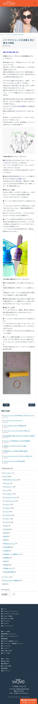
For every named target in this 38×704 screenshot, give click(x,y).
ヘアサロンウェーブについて (10, 611)
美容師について (8, 568)
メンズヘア (7, 522)
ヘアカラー (7, 508)
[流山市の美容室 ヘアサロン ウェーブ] (8, 3)
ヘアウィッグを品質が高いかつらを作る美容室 (17, 441)
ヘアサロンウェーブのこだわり (11, 613)
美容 (5, 561)
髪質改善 (5, 638)
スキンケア (7, 483)
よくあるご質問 (7, 666)
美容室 (6, 565)
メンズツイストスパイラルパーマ (13, 420)
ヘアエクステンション (10, 497)
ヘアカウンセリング (9, 501)
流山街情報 (7, 547)
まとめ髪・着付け (7, 650)
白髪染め (6, 550)
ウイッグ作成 (6, 653)
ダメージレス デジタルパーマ (10, 636)
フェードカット (8, 473)
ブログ (5, 476)
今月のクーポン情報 (8, 618)
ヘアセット (7, 518)
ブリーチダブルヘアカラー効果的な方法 (15, 425)
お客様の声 (6, 663)
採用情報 (5, 668)
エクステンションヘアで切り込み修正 (14, 461)
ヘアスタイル (8, 515)
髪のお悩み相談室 (9, 572)
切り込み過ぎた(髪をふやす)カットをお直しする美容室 (19, 436)
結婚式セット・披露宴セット (12, 554)
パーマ (6, 490)
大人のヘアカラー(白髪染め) (11, 580)
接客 (5, 540)
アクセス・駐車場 (7, 616)
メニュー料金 (6, 631)
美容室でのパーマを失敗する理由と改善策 (15, 451)
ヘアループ (6, 648)
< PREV (6, 405)
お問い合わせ (6, 661)
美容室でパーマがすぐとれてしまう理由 (15, 446)
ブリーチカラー (8, 494)
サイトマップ (6, 670)
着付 (5, 584)
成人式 (6, 533)
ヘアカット (7, 504)
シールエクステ (7, 646)
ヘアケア (6, 511)
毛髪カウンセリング (9, 543)
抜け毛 (6, 536)
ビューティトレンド (8, 625)
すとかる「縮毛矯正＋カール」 (11, 641)
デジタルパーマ (8, 486)
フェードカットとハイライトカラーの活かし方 (17, 430)
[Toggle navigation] (34, 3)
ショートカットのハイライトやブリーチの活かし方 (18, 456)
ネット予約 (6, 658)
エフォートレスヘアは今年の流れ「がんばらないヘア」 (19, 415)
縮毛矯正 (6, 557)
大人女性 (6, 529)
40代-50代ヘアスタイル (11, 479)
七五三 (6, 525)
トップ (4, 609)
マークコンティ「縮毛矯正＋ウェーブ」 (13, 643)
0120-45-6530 (29, 701)
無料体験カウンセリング (9, 634)
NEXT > (32, 405)
